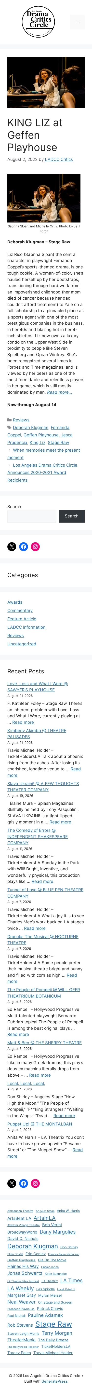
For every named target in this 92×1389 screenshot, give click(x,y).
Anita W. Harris (68, 1211)
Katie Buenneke (56, 1274)
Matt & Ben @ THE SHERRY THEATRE (44, 1042)
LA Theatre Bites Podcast (23, 1281)
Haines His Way (23, 1266)
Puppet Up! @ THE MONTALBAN (39, 1124)
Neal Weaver (21, 1302)
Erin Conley (36, 1253)
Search (14, 506)
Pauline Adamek (45, 1315)
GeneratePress (54, 1381)
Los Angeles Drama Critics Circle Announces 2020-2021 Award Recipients (42, 473)
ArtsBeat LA (19, 1218)
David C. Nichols (22, 1238)
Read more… (59, 392)
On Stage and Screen (55, 1302)
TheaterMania (21, 1339)
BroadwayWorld (22, 1232)
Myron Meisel (50, 1295)
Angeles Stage (45, 1211)
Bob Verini (52, 1224)
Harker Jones (50, 1267)
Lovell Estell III (66, 1289)
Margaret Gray (21, 1295)
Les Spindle (45, 1289)
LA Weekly (20, 1288)
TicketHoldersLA (55, 1346)
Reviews (21, 419)
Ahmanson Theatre (20, 1211)
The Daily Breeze (53, 1340)
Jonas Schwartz (24, 1273)
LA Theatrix (49, 1281)
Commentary (20, 610)
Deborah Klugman (30, 427)
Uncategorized (21, 643)
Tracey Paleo (19, 1352)
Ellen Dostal (15, 1254)
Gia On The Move (52, 1260)
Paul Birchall (16, 1316)
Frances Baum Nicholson (63, 1254)
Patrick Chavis (50, 1308)
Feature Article (21, 618)
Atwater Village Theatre (23, 1225)
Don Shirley (69, 1247)
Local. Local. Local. (26, 1083)
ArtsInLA (45, 1218)
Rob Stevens (20, 1325)
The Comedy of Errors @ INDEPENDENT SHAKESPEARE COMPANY (37, 836)
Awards (14, 602)
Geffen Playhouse (41, 434)
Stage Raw (58, 442)
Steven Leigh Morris (23, 1333)
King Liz (37, 442)
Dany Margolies (58, 1232)
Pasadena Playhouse (21, 1309)
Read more (23, 722)
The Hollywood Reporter (23, 1346)
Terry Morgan (57, 1333)
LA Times (71, 1280)
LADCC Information (26, 627)
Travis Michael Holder (53, 1352)
